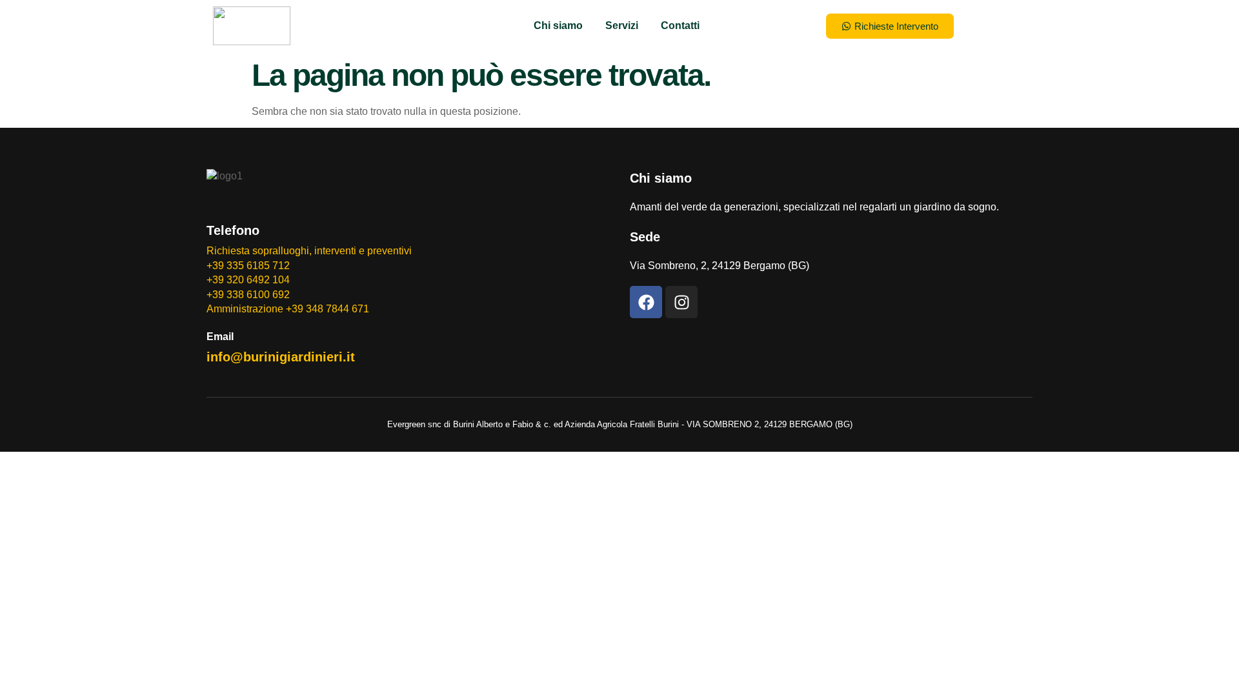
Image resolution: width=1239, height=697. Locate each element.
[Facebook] (646, 302)
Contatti (680, 25)
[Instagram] (681, 302)
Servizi (621, 25)
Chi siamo (558, 25)
